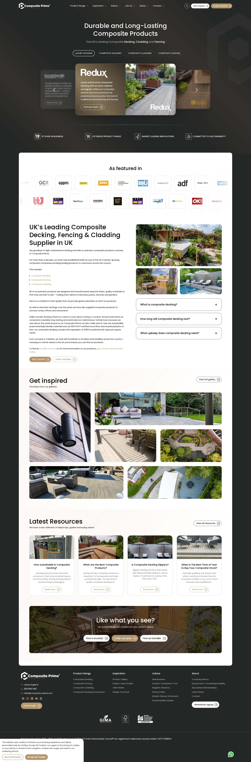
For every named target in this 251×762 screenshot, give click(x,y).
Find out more (91, 107)
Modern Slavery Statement (165, 696)
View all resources (206, 523)
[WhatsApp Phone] (230, 754)
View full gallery (207, 379)
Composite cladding (41, 284)
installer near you (47, 348)
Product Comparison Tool (164, 683)
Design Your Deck (121, 692)
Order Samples (63, 359)
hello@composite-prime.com (38, 693)
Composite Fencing (82, 683)
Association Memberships (204, 687)
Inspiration (98, 5)
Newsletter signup (203, 704)
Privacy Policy (158, 692)
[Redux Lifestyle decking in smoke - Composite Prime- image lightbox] (158, 408)
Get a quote (199, 6)
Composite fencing (40, 280)
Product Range (77, 5)
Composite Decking (82, 679)
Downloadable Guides (163, 700)
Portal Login (30, 705)
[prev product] (54, 89)
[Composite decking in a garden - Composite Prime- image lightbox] (179, 245)
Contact (157, 5)
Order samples (220, 6)
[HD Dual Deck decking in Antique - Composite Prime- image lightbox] (76, 482)
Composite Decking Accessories (89, 692)
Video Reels (118, 687)
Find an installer (152, 638)
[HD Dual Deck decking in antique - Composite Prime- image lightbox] (191, 445)
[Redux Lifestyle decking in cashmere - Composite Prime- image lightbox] (125, 445)
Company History (200, 679)
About (142, 5)
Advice (114, 5)
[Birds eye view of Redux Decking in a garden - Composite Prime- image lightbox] (175, 482)
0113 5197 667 (30, 688)
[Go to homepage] (34, 6)
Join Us (128, 5)
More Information (12, 757)
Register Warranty (161, 687)
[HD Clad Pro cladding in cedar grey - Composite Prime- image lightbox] (60, 427)
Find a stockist (95, 638)
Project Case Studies (123, 683)
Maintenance (158, 679)
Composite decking (41, 275)
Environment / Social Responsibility (208, 683)
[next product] (197, 89)
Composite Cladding (83, 687)
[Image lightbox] (157, 281)
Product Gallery (120, 679)
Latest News (198, 692)
